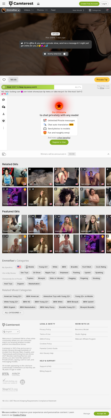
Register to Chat (59, 142)
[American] (19, 267)
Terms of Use (45, 334)
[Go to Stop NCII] (10, 389)
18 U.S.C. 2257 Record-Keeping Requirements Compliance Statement (29, 401)
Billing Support (45, 371)
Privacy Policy (45, 329)
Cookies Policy (46, 344)
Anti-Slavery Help (46, 353)
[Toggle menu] (4, 3)
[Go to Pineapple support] (23, 382)
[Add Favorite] (4, 79)
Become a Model (82, 329)
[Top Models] (38, 3)
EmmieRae (8, 260)
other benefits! (63, 138)
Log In (104, 4)
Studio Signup (80, 334)
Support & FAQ (45, 366)
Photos (42, 10)
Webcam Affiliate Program (85, 339)
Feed (53, 10)
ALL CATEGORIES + (13, 313)
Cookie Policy (19, 415)
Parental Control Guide (48, 348)
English (9, 332)
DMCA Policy (45, 339)
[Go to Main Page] (21, 3)
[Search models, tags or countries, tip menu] (107, 10)
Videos (29, 10)
